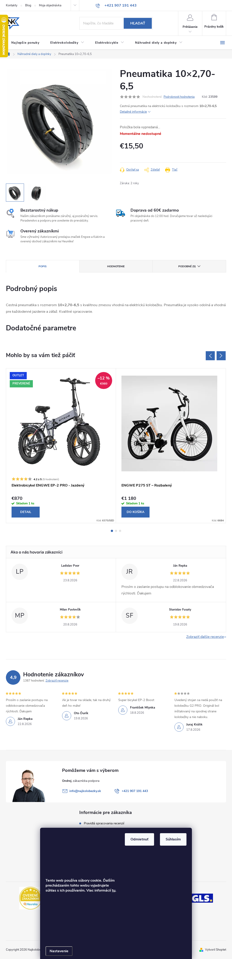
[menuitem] (25, 43)
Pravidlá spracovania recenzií (104, 823)
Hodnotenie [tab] (116, 266)
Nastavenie (59, 951)
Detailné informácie (133, 112)
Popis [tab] (43, 266)
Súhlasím (173, 839)
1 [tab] (112, 531)
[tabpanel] (61, 445)
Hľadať (137, 23)
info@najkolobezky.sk (85, 791)
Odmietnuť (139, 839)
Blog (28, 5)
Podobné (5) (187, 266)
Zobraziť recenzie (57, 681)
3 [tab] (120, 531)
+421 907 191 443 (135, 791)
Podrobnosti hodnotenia (179, 97)
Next (221, 355)
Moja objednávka (50, 5)
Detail (25, 512)
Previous (210, 355)
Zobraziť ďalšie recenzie (205, 636)
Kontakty (11, 5)
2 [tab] (116, 531)
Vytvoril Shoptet (215, 950)
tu (113, 890)
